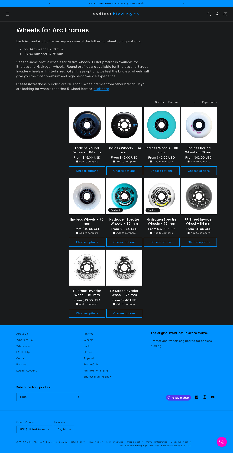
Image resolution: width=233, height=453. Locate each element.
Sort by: (160, 102)
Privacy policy (95, 442)
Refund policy (78, 442)
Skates (88, 352)
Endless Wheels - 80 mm (161, 150)
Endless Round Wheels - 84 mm (87, 150)
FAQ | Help (23, 352)
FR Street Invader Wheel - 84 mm (199, 221)
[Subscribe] (78, 397)
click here (101, 89)
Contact (21, 358)
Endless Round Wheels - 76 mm (198, 150)
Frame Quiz (91, 364)
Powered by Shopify (56, 442)
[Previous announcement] (49, 3)
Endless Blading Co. (35, 442)
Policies (21, 364)
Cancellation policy (181, 442)
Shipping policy (134, 442)
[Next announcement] (183, 3)
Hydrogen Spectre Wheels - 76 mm (162, 221)
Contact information (157, 442)
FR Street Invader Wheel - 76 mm (124, 293)
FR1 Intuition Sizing (96, 370)
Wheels (88, 339)
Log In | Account (26, 370)
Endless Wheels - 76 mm (87, 221)
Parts (87, 346)
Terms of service (114, 442)
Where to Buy (24, 339)
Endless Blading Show (98, 376)
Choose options (87, 170)
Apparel (89, 358)
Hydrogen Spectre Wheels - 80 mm (124, 221)
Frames (88, 333)
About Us (22, 333)
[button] (8, 14)
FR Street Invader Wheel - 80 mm (87, 293)
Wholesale (23, 346)
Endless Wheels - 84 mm (124, 150)
